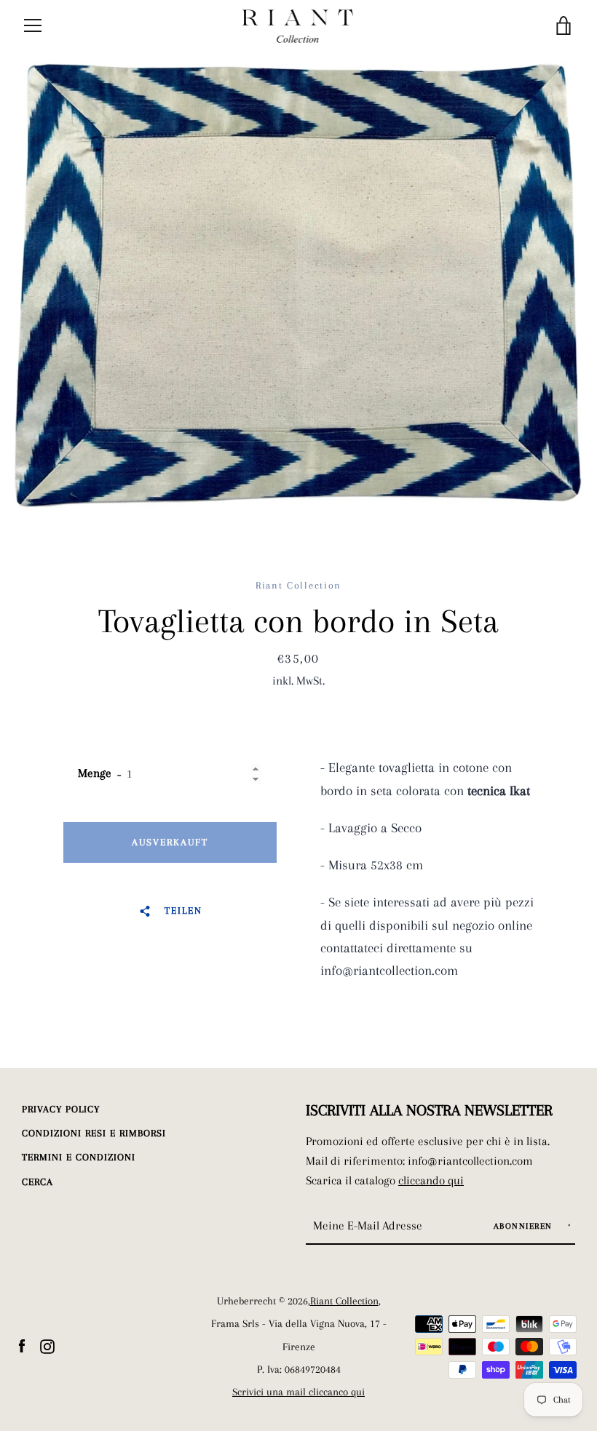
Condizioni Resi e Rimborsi (94, 1133)
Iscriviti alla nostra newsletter (429, 1110)
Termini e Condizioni (78, 1157)
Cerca (37, 1181)
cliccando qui (431, 1180)
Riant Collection (344, 1301)
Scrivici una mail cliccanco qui (298, 1392)
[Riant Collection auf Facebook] (22, 1345)
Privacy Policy (61, 1109)
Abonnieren (525, 1226)
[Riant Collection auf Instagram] (47, 1345)
